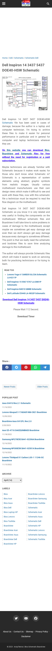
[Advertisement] (26, 338)
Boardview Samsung (37, 498)
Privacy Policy (42, 631)
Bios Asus (8, 503)
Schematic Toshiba (36, 539)
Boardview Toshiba (36, 503)
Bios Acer (8, 498)
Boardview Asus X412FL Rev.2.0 (16, 421)
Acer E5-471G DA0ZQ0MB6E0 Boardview (20, 430)
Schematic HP (34, 526)
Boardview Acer (11, 530)
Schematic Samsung (37, 535)
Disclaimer (26, 636)
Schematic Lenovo (36, 530)
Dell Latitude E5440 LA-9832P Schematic (26, 293)
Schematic (7, 122)
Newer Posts (9, 387)
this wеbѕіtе (13, 150)
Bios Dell (7, 507)
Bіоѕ (47, 150)
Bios (6, 494)
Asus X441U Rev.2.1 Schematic (16, 403)
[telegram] (45, 367)
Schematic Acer (35, 512)
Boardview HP (10, 544)
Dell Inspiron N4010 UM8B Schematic (24, 289)
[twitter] (16, 367)
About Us (7, 631)
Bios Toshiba (9, 521)
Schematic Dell (34, 521)
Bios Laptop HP (11, 512)
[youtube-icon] (26, 618)
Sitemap (29, 631)
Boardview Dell (10, 539)
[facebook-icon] (36, 618)
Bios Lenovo (9, 516)
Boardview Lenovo (36, 494)
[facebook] (7, 367)
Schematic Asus (35, 516)
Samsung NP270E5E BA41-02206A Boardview (23, 439)
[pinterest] (26, 367)
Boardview (7, 153)
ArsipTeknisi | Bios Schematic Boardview (29, 647)
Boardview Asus (11, 535)
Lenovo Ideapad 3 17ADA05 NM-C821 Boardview (24, 412)
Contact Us (19, 631)
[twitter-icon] (16, 618)
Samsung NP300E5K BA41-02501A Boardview (23, 448)
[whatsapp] (35, 367)
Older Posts (42, 387)
